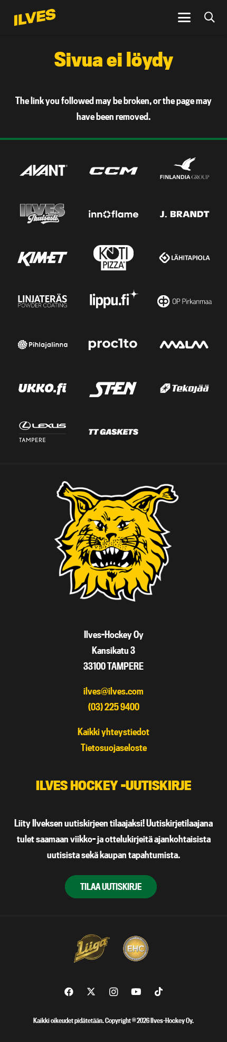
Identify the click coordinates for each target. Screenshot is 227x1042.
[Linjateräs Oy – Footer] (43, 301)
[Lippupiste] (113, 301)
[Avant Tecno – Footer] (43, 171)
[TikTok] (158, 992)
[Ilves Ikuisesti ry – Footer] (43, 214)
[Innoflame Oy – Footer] (113, 214)
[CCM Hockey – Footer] (113, 171)
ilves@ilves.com (113, 691)
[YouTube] (136, 992)
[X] (91, 992)
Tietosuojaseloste (114, 747)
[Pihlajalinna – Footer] (43, 344)
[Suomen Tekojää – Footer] (185, 388)
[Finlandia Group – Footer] (185, 171)
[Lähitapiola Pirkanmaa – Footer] (185, 257)
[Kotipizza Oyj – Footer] (113, 257)
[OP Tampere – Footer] (185, 301)
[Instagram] (113, 992)
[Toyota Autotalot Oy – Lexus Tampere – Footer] (43, 432)
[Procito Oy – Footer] (113, 344)
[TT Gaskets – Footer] (113, 432)
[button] (184, 17)
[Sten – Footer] (113, 388)
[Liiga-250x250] (91, 948)
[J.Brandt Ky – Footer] (185, 214)
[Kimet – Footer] (43, 257)
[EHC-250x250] (135, 948)
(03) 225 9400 (113, 707)
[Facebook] (69, 992)
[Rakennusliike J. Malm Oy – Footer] (185, 344)
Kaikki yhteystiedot (113, 732)
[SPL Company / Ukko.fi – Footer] (43, 388)
